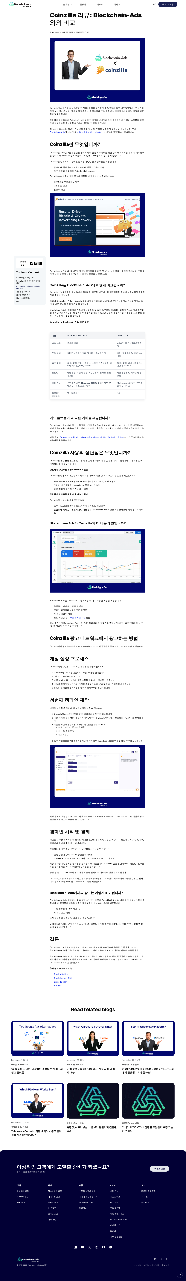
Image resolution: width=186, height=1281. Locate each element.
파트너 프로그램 (148, 1191)
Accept (142, 1269)
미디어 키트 (115, 1225)
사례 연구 (114, 1191)
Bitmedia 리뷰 (60, 982)
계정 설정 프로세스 (23, 292)
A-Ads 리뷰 (59, 985)
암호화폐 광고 (23, 1191)
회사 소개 (145, 1196)
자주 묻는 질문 (116, 1236)
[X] (89, 1247)
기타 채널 (52, 1219)
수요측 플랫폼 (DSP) (88, 1191)
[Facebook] (103, 1247)
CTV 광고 (52, 1208)
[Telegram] (111, 1247)
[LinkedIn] (75, 1247)
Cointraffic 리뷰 (61, 974)
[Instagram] (96, 1247)
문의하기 (145, 1202)
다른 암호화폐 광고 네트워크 (90, 132)
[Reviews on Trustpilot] (161, 1259)
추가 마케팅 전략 (77, 618)
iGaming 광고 (22, 1196)
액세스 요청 (168, 4)
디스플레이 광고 (55, 1191)
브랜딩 (113, 1231)
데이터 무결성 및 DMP (88, 1196)
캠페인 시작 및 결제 (23, 298)
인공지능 (83, 1208)
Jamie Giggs (54, 32)
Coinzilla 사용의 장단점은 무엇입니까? (28, 282)
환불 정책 (165, 1265)
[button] (67, 4)
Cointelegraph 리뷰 (63, 978)
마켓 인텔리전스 (117, 1214)
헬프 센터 (114, 1202)
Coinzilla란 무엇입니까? (25, 278)
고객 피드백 (115, 1208)
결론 (17, 301)
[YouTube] (82, 1247)
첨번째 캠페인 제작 (23, 295)
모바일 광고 (53, 1214)
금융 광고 (21, 1202)
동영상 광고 (53, 1202)
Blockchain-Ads (57, 132)
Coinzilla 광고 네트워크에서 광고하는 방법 (28, 287)
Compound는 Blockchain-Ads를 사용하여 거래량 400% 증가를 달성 (92, 437)
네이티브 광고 (54, 1196)
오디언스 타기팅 (86, 1202)
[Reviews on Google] (167, 1259)
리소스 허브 (115, 1196)
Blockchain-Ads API (118, 1219)
